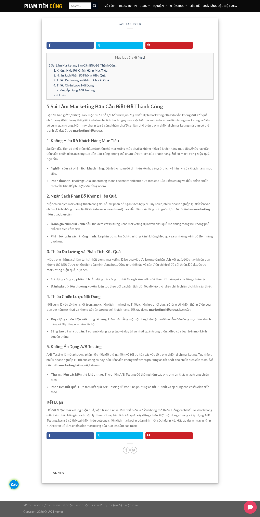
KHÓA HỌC (176, 6)
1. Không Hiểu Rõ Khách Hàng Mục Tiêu (80, 70)
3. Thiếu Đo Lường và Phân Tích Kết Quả (81, 80)
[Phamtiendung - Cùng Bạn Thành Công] (43, 5)
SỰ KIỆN (158, 6)
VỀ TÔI (109, 6)
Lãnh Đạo (125, 24)
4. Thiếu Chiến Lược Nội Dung (73, 85)
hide (141, 57)
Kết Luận (59, 95)
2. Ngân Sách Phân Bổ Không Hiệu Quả (79, 75)
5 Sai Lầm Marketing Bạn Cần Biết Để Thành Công (83, 65)
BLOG (143, 6)
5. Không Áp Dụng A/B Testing (74, 90)
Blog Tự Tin (128, 6)
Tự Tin (137, 24)
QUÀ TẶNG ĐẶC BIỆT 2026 (220, 6)
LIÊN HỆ (195, 6)
